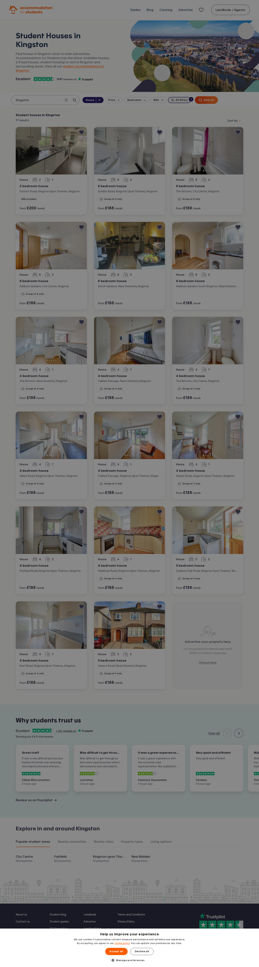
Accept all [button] (116, 951)
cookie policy (122, 943)
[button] (129, 960)
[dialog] (129, 948)
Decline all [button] (142, 951)
